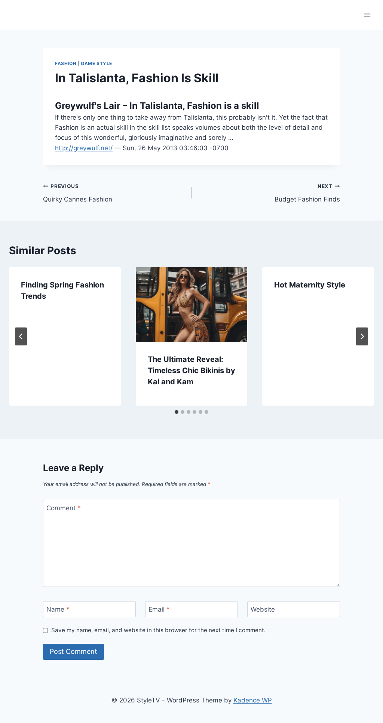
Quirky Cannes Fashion (77, 193)
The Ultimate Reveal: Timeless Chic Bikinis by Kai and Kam (191, 370)
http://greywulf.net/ (84, 148)
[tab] (176, 412)
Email (159, 609)
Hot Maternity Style (309, 284)
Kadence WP (252, 700)
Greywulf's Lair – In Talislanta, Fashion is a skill (157, 105)
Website (263, 609)
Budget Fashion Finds (307, 193)
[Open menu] (367, 15)
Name (58, 609)
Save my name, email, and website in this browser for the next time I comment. (158, 630)
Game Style (96, 63)
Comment (63, 508)
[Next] (362, 336)
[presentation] (192, 304)
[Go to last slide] (21, 336)
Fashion (65, 63)
